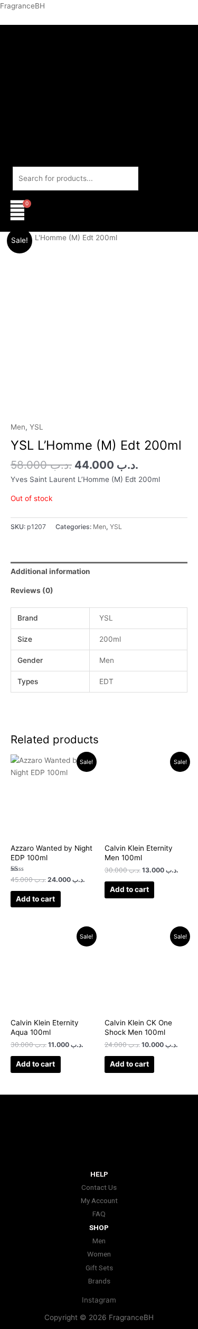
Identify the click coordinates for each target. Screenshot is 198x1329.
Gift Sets (99, 1267)
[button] (99, 226)
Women (99, 1254)
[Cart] (17, 211)
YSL (36, 427)
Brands (99, 1281)
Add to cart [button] (35, 899)
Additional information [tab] (50, 571)
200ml (110, 639)
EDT (106, 681)
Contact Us (99, 1187)
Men (18, 427)
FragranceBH (22, 6)
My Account (99, 1200)
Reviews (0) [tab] (32, 590)
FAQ (99, 1213)
